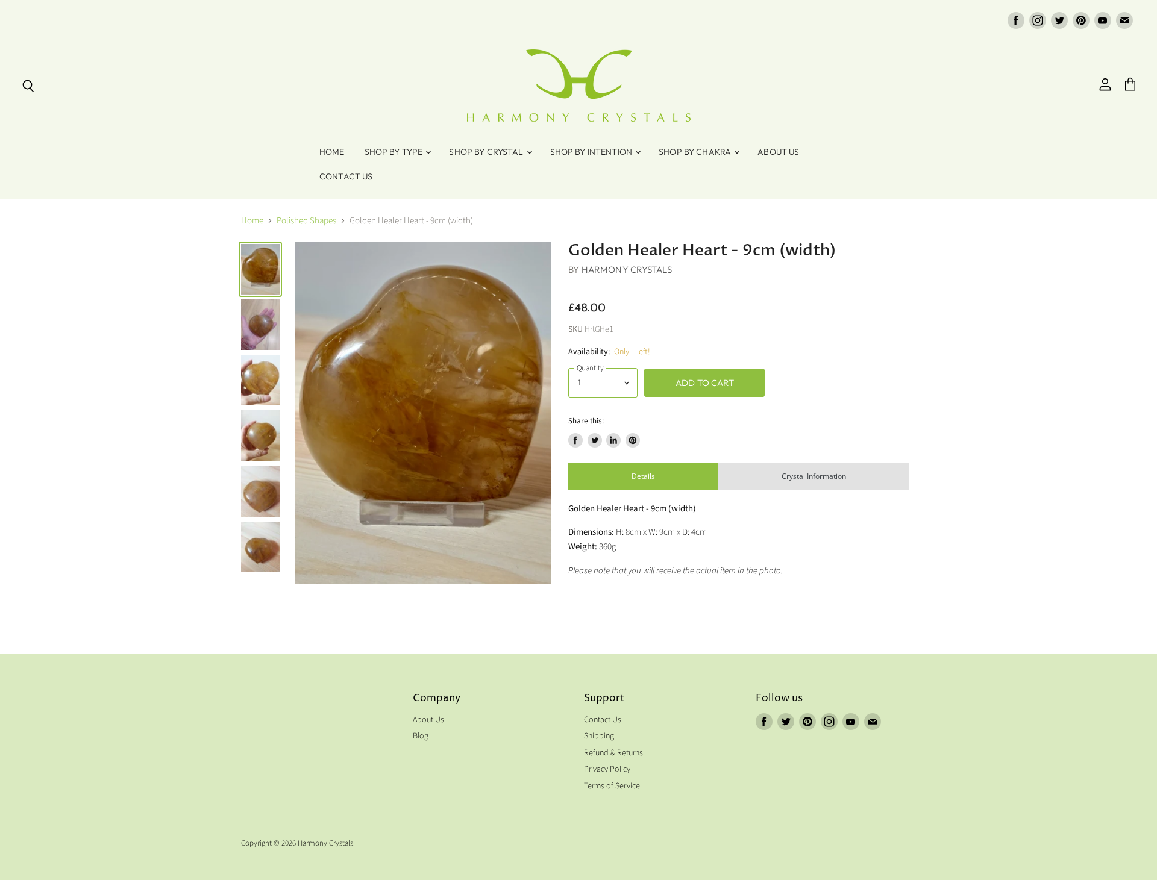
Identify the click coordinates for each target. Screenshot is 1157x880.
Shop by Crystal (487, 151)
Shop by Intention (592, 151)
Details (643, 476)
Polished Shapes (306, 221)
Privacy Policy (607, 769)
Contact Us (345, 176)
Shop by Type (395, 151)
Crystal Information (814, 476)
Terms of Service (612, 786)
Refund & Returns (613, 753)
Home (332, 151)
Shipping (599, 736)
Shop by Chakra (696, 151)
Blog (420, 736)
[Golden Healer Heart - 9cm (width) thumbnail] (260, 269)
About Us (778, 151)
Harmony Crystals (627, 269)
